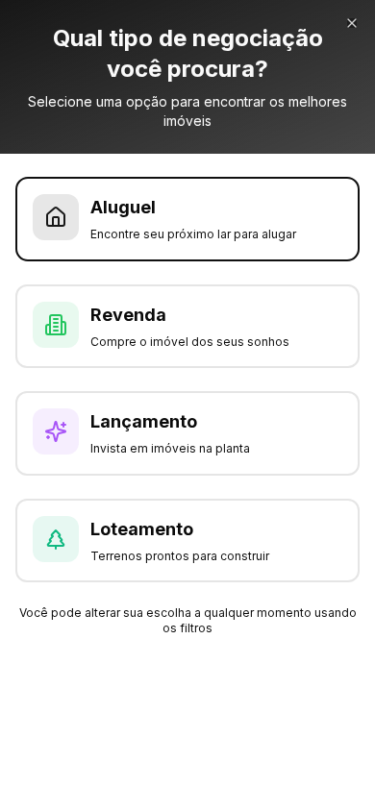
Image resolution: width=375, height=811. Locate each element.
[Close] (352, 23)
